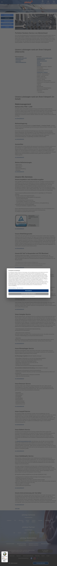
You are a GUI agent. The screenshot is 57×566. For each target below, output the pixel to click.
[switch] (4, 561)
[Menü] (7, 552)
